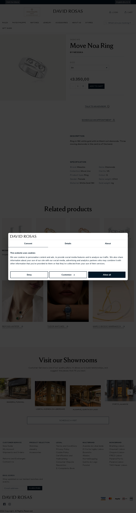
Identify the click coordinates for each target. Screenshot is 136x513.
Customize (66, 274)
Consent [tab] (28, 243)
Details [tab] (68, 243)
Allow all (107, 274)
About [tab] (108, 243)
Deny (29, 274)
